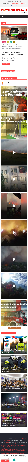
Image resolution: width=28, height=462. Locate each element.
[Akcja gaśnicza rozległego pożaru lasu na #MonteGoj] (14, 206)
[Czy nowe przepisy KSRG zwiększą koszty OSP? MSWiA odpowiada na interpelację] (14, 364)
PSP (13, 42)
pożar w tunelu (10, 46)
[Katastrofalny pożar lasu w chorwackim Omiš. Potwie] (14, 233)
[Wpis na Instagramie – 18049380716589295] (14, 313)
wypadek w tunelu (5, 49)
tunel (8, 48)
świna (20, 46)
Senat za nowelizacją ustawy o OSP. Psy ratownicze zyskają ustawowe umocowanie (12, 387)
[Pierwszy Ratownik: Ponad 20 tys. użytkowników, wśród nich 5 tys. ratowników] (14, 345)
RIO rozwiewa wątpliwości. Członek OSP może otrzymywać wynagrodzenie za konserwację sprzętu (13, 406)
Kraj (8, 42)
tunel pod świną (17, 48)
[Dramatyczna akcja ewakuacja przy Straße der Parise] (14, 179)
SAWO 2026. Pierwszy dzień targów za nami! (14, 423)
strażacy (17, 46)
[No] (26, 458)
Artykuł (4, 42)
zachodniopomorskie (13, 49)
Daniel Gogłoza (6, 44)
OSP (11, 42)
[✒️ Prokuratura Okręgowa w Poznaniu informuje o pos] (14, 99)
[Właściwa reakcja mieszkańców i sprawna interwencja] (14, 286)
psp (14, 46)
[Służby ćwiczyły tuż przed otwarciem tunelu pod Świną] (14, 33)
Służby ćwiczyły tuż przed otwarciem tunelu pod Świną (13, 53)
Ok (14, 460)
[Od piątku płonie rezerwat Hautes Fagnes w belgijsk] (14, 152)
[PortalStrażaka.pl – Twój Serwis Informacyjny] (2, 16)
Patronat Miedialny (14, 421)
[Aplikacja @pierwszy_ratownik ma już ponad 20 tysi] (14, 126)
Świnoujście (4, 48)
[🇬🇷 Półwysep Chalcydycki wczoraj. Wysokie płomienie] (14, 259)
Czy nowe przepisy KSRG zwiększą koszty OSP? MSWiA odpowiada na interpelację (13, 368)
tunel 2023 (12, 48)
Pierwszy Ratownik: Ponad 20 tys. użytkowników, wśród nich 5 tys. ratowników (13, 349)
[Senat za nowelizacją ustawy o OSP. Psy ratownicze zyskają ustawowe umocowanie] (14, 383)
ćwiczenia (5, 46)
